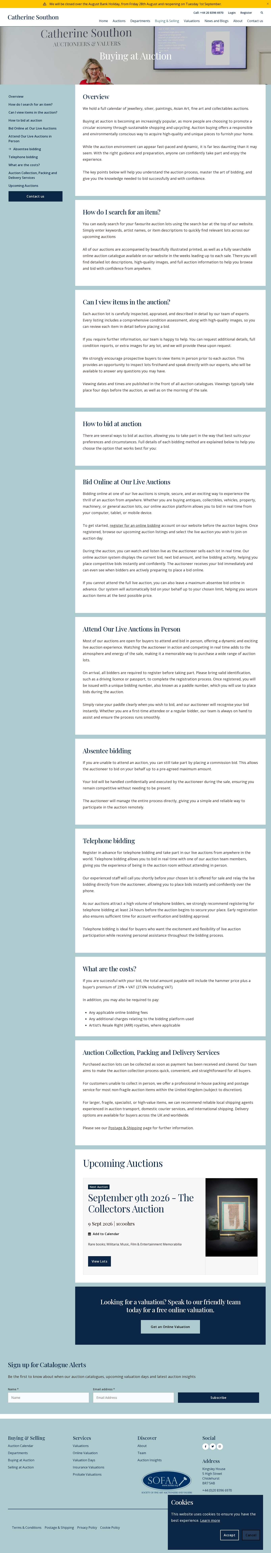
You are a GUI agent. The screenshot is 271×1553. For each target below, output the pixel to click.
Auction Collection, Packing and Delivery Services (33, 175)
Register (246, 13)
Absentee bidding (27, 149)
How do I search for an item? (31, 104)
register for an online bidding (135, 525)
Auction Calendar (20, 1446)
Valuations (192, 21)
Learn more (210, 1520)
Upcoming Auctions (23, 185)
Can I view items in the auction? (33, 112)
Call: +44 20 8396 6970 (208, 13)
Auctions (119, 21)
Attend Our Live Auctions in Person (30, 138)
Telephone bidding (23, 157)
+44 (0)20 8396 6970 (217, 1490)
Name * (13, 1389)
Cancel (251, 1535)
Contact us (255, 21)
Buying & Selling (167, 21)
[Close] (268, 4)
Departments (140, 21)
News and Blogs (217, 21)
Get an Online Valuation (170, 1327)
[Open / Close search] (260, 13)
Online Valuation (85, 1453)
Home (103, 21)
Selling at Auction (21, 1467)
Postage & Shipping (125, 1127)
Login (232, 13)
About (237, 21)
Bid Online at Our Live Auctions (33, 128)
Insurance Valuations (88, 1467)
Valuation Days (84, 1460)
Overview (16, 96)
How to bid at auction (25, 120)
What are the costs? (24, 165)
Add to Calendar (106, 1234)
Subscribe (218, 1397)
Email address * (104, 1389)
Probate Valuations (87, 1474)
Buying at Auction (21, 1460)
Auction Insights (149, 1460)
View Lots (99, 1261)
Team (141, 1453)
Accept (229, 1535)
